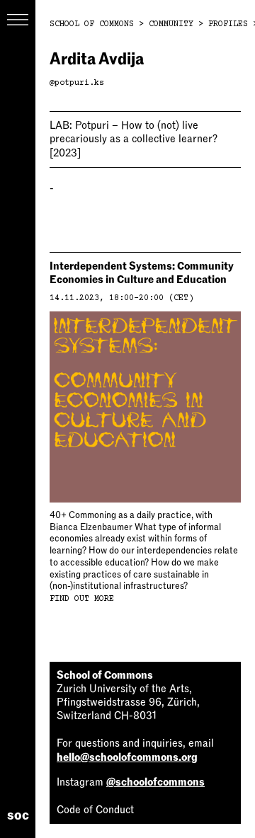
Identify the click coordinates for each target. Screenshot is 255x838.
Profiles (228, 24)
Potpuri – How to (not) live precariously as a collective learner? (133, 139)
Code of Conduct (95, 809)
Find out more (82, 599)
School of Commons (92, 24)
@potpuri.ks (77, 83)
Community (171, 24)
